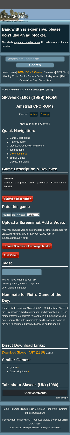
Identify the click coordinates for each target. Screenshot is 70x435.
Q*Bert (14, 367)
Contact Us (39, 413)
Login (13, 72)
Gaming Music (10, 76)
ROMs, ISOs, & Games (30, 72)
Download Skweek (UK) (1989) (23, 352)
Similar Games (17, 157)
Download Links (18, 153)
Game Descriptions (20, 138)
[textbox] (19, 272)
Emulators (49, 72)
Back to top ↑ (62, 398)
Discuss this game (19, 161)
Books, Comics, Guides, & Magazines (40, 76)
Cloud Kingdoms (19, 371)
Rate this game (18, 141)
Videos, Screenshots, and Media (27, 145)
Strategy (44, 114)
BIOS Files (61, 72)
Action (33, 114)
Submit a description (17, 199)
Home (5, 72)
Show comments (35, 393)
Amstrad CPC (17, 89)
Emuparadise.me (32, 427)
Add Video (11, 255)
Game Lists (45, 80)
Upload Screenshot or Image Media (27, 246)
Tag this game (17, 149)
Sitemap (15, 409)
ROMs (5, 89)
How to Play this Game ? (35, 123)
